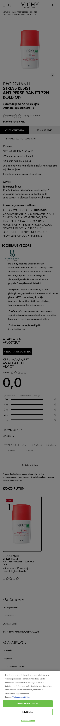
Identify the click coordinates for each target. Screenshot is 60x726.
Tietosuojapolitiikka (20, 697)
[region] (30, 698)
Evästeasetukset (28, 721)
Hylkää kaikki (28, 712)
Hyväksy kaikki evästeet (27, 703)
